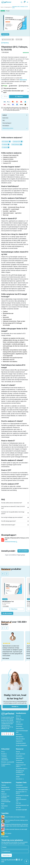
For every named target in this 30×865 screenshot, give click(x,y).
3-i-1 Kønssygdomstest (22, 789)
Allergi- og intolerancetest (20, 718)
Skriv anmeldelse (23, 551)
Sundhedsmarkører (21, 743)
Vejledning (6, 42)
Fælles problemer (5, 789)
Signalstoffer (19, 741)
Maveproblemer (5, 787)
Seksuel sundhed (20, 739)
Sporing (18, 751)
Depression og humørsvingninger (5, 800)
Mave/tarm (19, 734)
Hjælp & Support (20, 758)
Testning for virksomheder (4, 759)
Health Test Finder (20, 753)
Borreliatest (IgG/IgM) (21, 809)
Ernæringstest (8, 7)
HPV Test (18, 807)
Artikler (18, 776)
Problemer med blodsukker (5, 796)
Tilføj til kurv (14, 609)
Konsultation (19, 756)
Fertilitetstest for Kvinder (22, 795)
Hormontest (19, 726)
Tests (2, 7)
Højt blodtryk (4, 806)
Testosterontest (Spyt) (22, 787)
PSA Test (18, 803)
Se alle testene (7, 613)
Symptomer (19, 760)
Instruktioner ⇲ (20, 779)
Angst (2, 803)
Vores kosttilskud (20, 774)
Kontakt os (15, 706)
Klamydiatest (19, 785)
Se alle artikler (4, 836)
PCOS (2, 808)
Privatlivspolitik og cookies (5, 765)
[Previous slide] (2, 573)
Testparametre (20, 762)
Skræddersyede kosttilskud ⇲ (20, 771)
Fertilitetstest (19, 724)
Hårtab (3, 791)
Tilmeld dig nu (6, 855)
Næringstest (23, 79)
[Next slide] (6, 573)
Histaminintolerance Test (22, 805)
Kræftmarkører (20, 728)
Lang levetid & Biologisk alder (22, 731)
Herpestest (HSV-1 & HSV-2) (21, 792)
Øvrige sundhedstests (21, 745)
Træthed (3, 785)
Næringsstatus (19, 736)
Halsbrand (3, 794)
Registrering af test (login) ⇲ (21, 765)
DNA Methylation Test (8, 601)
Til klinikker (4, 756)
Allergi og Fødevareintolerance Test (21, 799)
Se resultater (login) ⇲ (21, 768)
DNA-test (18, 722)
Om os (3, 751)
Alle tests (18, 716)
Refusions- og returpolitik (7, 762)
